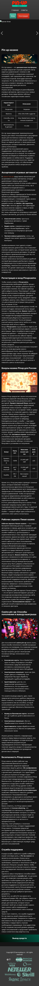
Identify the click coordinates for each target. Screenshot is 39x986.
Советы (24, 10)
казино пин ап (8, 177)
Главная (15, 10)
